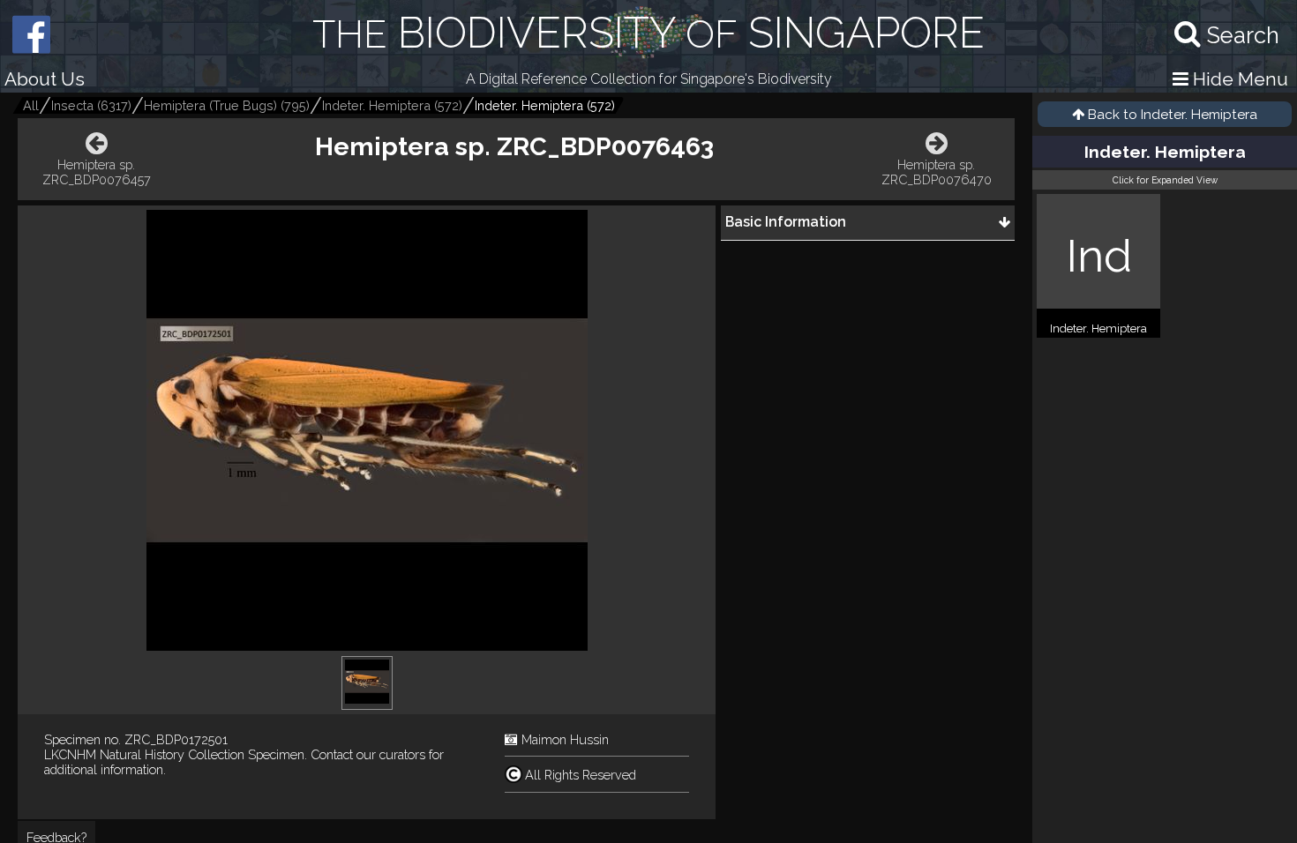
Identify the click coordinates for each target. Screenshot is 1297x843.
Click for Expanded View (1165, 180)
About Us (44, 79)
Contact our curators (368, 754)
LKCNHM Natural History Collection (144, 754)
